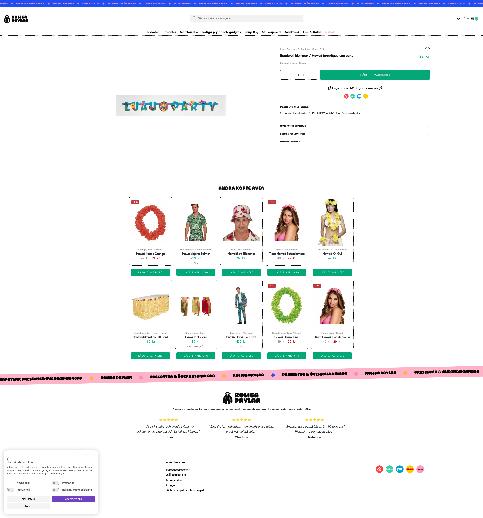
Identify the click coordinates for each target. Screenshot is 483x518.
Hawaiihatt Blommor (241, 254)
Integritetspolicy (85, 455)
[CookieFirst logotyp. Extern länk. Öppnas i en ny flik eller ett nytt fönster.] (8, 458)
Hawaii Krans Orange (150, 254)
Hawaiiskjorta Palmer (196, 254)
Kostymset (235, 333)
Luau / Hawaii (299, 63)
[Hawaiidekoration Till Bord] (150, 306)
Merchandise (174, 480)
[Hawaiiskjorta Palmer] (196, 222)
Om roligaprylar (290, 141)
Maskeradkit (324, 250)
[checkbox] (10, 483)
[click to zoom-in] (170, 105)
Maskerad (248, 333)
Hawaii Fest (318, 49)
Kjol (187, 333)
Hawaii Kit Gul (332, 254)
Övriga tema (304, 49)
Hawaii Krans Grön (287, 337)
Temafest (291, 49)
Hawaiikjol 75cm (196, 337)
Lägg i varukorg (375, 75)
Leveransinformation (293, 125)
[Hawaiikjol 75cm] (196, 306)
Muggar (171, 485)
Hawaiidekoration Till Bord (150, 337)
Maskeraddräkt (204, 250)
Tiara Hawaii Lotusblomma (287, 254)
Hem (282, 49)
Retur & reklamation (292, 133)
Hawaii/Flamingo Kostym (241, 337)
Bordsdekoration (142, 333)
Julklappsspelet (176, 474)
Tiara (278, 250)
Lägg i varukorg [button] (150, 272)
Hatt (232, 250)
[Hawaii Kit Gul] (332, 222)
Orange (142, 250)
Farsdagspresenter (178, 469)
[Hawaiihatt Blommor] (241, 222)
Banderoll (285, 63)
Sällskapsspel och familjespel (185, 490)
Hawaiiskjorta (187, 250)
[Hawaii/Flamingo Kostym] (241, 306)
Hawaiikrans (278, 333)
